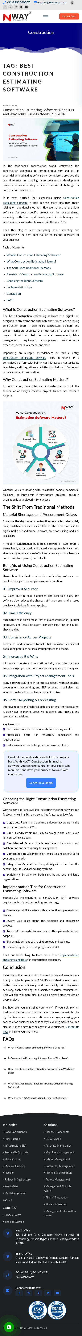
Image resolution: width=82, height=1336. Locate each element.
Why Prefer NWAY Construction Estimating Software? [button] (37, 1098)
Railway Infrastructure (17, 1179)
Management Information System (60, 1213)
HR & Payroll (53, 1139)
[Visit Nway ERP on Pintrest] (72, 2)
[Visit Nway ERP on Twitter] (10, 7)
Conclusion (14, 293)
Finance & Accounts (57, 1132)
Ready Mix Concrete (16, 1152)
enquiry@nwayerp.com (51, 2)
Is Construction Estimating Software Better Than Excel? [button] (38, 1058)
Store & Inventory (56, 1204)
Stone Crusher (12, 1159)
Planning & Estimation (58, 1173)
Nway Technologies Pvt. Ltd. (33, 1327)
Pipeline (9, 1173)
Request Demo (69, 16)
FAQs (10, 300)
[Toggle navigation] (45, 16)
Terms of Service (14, 1222)
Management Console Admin (57, 1188)
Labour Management (57, 1159)
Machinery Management (59, 1152)
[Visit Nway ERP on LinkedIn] (21, 7)
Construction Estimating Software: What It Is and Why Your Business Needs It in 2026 (38, 111)
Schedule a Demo (41, 782)
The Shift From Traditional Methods (29, 268)
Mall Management (15, 1193)
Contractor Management (60, 1166)
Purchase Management (58, 1146)
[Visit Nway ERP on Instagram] (16, 7)
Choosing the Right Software (25, 281)
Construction (41, 32)
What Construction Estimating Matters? (31, 261)
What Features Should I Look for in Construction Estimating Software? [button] (40, 1086)
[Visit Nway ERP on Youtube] (26, 7)
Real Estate (11, 1186)
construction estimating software (24, 357)
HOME (7, 1200)
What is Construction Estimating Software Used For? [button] (36, 1048)
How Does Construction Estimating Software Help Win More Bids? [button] (41, 1071)
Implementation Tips (19, 287)
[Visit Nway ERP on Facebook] (5, 7)
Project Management (57, 1179)
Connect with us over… (29, 1288)
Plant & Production (56, 1197)
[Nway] (17, 16)
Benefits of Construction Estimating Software (35, 274)
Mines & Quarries (14, 1166)
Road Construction (15, 1132)
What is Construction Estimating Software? (34, 255)
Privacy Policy (12, 1215)
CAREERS (9, 1207)
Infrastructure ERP (15, 1146)
